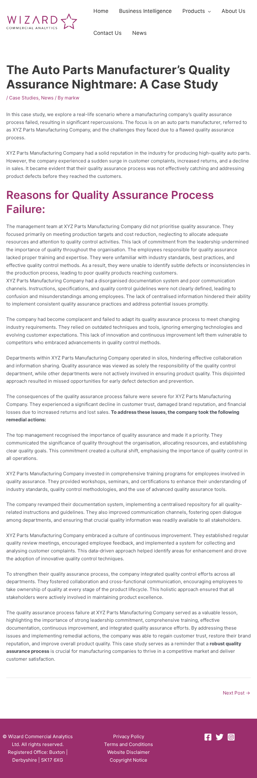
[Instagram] (231, 737)
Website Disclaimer (128, 752)
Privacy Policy (128, 736)
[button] (208, 11)
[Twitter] (219, 737)
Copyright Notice (128, 760)
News (47, 98)
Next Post (236, 693)
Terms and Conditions (128, 744)
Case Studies (24, 98)
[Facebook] (208, 737)
